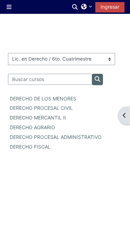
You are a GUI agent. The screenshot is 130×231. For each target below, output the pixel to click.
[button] (75, 6)
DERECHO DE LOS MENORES (43, 98)
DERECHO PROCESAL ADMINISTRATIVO (56, 137)
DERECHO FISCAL (30, 147)
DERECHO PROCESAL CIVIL (41, 108)
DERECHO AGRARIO (32, 127)
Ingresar (110, 7)
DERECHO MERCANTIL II (38, 118)
